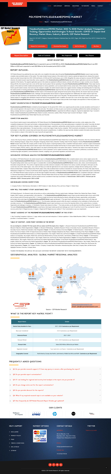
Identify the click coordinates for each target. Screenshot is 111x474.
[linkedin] (60, 464)
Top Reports (85, 6)
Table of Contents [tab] (44, 55)
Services (67, 6)
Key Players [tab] (90, 55)
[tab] (55, 369)
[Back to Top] (106, 467)
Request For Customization (38, 46)
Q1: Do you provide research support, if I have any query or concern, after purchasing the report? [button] (46, 369)
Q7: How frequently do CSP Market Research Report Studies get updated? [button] (38, 401)
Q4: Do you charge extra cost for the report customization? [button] (33, 385)
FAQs (12, 439)
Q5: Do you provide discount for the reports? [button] (28, 390)
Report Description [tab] (21, 55)
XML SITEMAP (14, 447)
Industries (75, 6)
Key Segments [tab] (67, 55)
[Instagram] (57, 464)
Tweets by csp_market (91, 430)
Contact (100, 6)
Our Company (58, 6)
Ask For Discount (79, 46)
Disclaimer (14, 432)
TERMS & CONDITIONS (17, 443)
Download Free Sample (59, 46)
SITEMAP (13, 450)
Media (93, 6)
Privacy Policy (15, 436)
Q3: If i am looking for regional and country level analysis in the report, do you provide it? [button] (44, 380)
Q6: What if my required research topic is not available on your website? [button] (38, 396)
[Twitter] (50, 464)
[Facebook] (54, 464)
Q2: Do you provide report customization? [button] (27, 375)
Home (49, 6)
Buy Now (96, 46)
